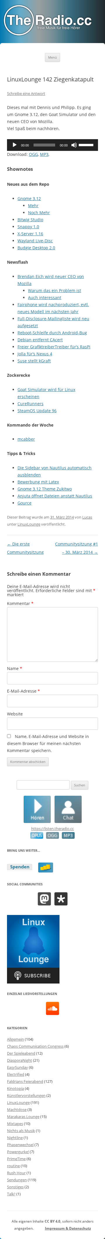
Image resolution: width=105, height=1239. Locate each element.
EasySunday (17, 1067)
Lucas (87, 517)
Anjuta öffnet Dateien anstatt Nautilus (55, 496)
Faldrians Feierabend (25, 1081)
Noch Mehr (39, 212)
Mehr (33, 205)
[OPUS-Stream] (36, 837)
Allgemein (15, 1039)
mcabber (26, 439)
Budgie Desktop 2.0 (36, 247)
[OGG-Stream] (51, 837)
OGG (33, 154)
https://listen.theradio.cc (52, 828)
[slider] (87, 144)
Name (14, 668)
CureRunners (30, 403)
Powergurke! (18, 1151)
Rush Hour (16, 1172)
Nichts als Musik (21, 1130)
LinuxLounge (29, 524)
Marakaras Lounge (23, 1116)
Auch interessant (44, 297)
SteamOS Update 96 (37, 410)
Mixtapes (15, 1123)
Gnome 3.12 (29, 198)
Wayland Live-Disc (35, 240)
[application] (52, 145)
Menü (52, 57)
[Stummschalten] (74, 145)
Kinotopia (15, 1088)
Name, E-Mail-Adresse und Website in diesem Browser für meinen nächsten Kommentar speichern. (48, 743)
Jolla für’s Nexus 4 (35, 354)
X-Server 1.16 (30, 233)
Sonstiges (15, 1186)
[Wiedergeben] (15, 145)
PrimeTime (16, 1158)
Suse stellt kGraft (34, 361)
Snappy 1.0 (28, 226)
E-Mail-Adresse (23, 691)
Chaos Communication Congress (35, 1046)
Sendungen (17, 1179)
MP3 (44, 154)
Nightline (15, 1137)
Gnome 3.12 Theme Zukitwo (45, 489)
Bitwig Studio (30, 219)
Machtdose (17, 1109)
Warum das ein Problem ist (54, 290)
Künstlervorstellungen (26, 1095)
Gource (25, 503)
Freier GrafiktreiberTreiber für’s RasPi (54, 347)
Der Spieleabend (21, 1053)
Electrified (15, 1074)
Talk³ (11, 1194)
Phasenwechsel (20, 1144)
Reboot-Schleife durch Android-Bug (52, 332)
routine (13, 1165)
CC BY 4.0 (52, 1221)
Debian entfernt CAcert (40, 339)
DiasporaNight (19, 1060)
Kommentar (20, 603)
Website (15, 714)
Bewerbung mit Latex (38, 482)
